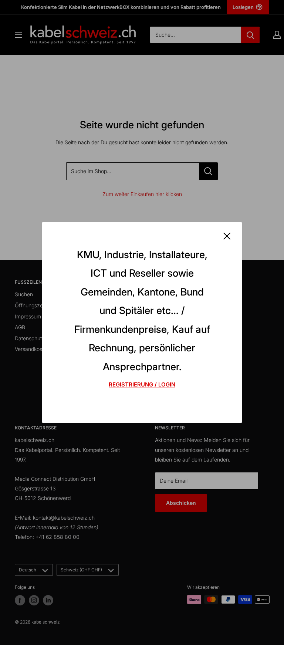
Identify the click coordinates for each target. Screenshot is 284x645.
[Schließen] (227, 235)
